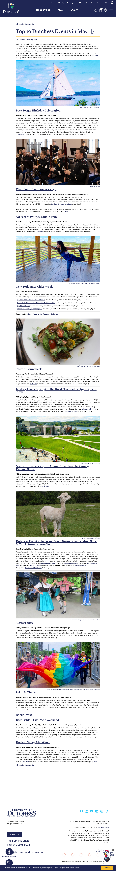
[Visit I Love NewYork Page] (112, 2)
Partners (100, 3)
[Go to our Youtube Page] (92, 811)
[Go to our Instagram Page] (86, 811)
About (74, 10)
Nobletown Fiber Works (33, 568)
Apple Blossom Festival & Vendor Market (31, 300)
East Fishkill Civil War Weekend (37, 720)
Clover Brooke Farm (48, 563)
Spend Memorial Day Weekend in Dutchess (43, 314)
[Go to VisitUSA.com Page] (70, 854)
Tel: (18, 841)
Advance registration (89, 409)
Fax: (18, 845)
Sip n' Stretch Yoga (23, 306)
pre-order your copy (70, 411)
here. (95, 762)
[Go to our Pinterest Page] (102, 811)
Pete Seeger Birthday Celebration (38, 110)
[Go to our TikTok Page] (107, 811)
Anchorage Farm (80, 565)
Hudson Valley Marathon (33, 742)
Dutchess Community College (61, 204)
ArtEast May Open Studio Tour (36, 217)
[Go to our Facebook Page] (81, 811)
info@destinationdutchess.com (26, 852)
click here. (45, 486)
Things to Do (43, 10)
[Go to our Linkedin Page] (97, 811)
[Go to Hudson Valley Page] (79, 854)
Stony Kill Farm (35, 565)
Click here (39, 232)
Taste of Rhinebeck (29, 369)
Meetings (70, 3)
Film (106, 3)
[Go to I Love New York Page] (62, 854)
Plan (60, 10)
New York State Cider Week (34, 286)
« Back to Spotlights (25, 24)
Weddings (61, 3)
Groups (53, 3)
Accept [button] (107, 867)
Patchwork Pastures (71, 563)
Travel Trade (80, 3)
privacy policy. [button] (74, 867)
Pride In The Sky (27, 692)
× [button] (113, 850)
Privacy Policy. (103, 827)
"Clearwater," (21, 134)
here (96, 55)
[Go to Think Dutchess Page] (87, 854)
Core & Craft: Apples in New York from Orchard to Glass (36, 303)
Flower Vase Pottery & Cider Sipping (29, 309)
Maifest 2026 (24, 623)
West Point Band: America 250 (36, 189)
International (90, 3)
